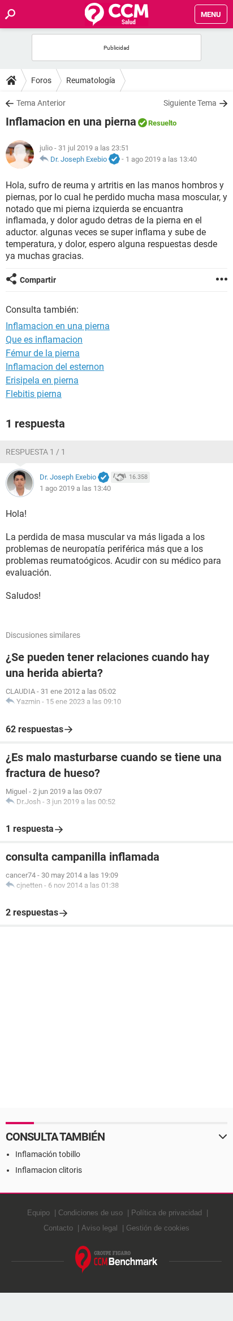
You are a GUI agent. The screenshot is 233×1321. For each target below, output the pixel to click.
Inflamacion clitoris (48, 1170)
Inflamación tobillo (47, 1154)
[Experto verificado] (114, 159)
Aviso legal (99, 1228)
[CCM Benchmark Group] (116, 1259)
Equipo (38, 1212)
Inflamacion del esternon (55, 366)
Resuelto (162, 123)
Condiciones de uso (90, 1212)
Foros (41, 80)
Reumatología (90, 80)
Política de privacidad (166, 1212)
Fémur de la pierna (43, 353)
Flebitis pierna (34, 393)
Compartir (38, 279)
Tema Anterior (41, 102)
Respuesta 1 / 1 (36, 451)
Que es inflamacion (44, 339)
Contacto (58, 1228)
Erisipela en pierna (42, 380)
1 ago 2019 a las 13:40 (161, 159)
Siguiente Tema (190, 102)
